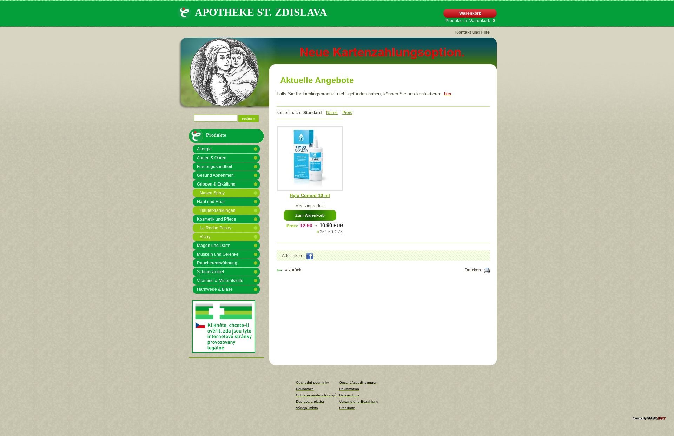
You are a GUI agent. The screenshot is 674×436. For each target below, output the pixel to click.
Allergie (204, 149)
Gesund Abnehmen (215, 175)
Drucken (473, 270)
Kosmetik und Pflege (216, 219)
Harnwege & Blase (215, 289)
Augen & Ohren (211, 157)
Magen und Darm (213, 245)
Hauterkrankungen (218, 210)
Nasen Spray (212, 192)
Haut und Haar (211, 201)
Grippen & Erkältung (216, 184)
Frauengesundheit (214, 166)
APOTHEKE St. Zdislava (261, 12)
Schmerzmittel (210, 271)
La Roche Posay (215, 228)
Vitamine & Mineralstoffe (220, 280)
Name (332, 112)
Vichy (205, 236)
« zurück (293, 270)
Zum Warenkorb (310, 215)
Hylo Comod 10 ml (310, 195)
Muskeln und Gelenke (218, 254)
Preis (347, 112)
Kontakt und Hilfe (472, 32)
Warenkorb (470, 13)
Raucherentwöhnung (217, 263)
